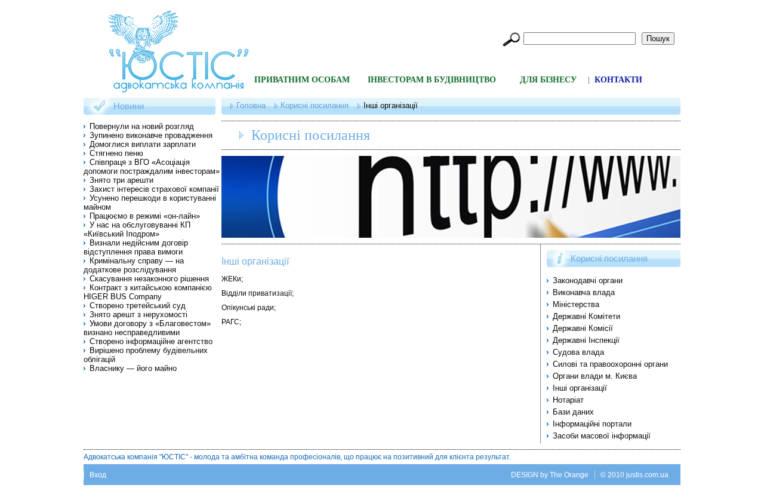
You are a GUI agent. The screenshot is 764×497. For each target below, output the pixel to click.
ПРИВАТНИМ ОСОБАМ (302, 79)
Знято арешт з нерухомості (138, 314)
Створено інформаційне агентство (151, 341)
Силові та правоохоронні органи (610, 364)
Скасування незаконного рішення (149, 278)
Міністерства (576, 304)
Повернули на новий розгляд (142, 126)
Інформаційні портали (592, 423)
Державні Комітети (586, 316)
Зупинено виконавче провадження (151, 135)
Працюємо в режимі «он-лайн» (145, 215)
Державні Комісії (583, 328)
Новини (128, 106)
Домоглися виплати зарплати (143, 144)
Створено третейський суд (138, 305)
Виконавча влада (584, 292)
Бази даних (573, 411)
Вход (98, 475)
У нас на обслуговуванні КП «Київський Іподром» (137, 229)
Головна (251, 105)
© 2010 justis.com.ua (634, 475)
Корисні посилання (315, 105)
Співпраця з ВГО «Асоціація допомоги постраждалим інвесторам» (152, 167)
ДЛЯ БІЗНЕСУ (548, 79)
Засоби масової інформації (602, 435)
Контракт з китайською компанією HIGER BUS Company (148, 292)
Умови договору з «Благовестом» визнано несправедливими (147, 328)
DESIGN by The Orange (550, 475)
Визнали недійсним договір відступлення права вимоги (136, 247)
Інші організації (255, 261)
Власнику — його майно (133, 368)
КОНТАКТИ (618, 79)
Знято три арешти (121, 180)
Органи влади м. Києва (595, 376)
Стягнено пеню (116, 153)
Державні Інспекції (586, 340)
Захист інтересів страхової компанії (154, 189)
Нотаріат (568, 399)
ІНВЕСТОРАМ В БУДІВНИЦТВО (432, 79)
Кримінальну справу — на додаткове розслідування (134, 265)
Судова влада (578, 352)
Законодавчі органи (588, 280)
